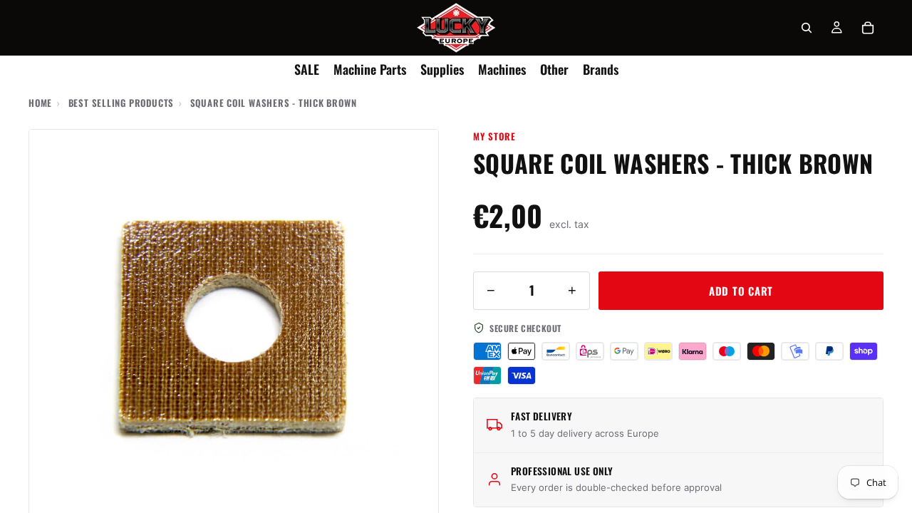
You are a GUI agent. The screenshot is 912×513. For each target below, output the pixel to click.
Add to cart (741, 291)
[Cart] (868, 27)
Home (40, 102)
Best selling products (121, 102)
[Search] (806, 27)
